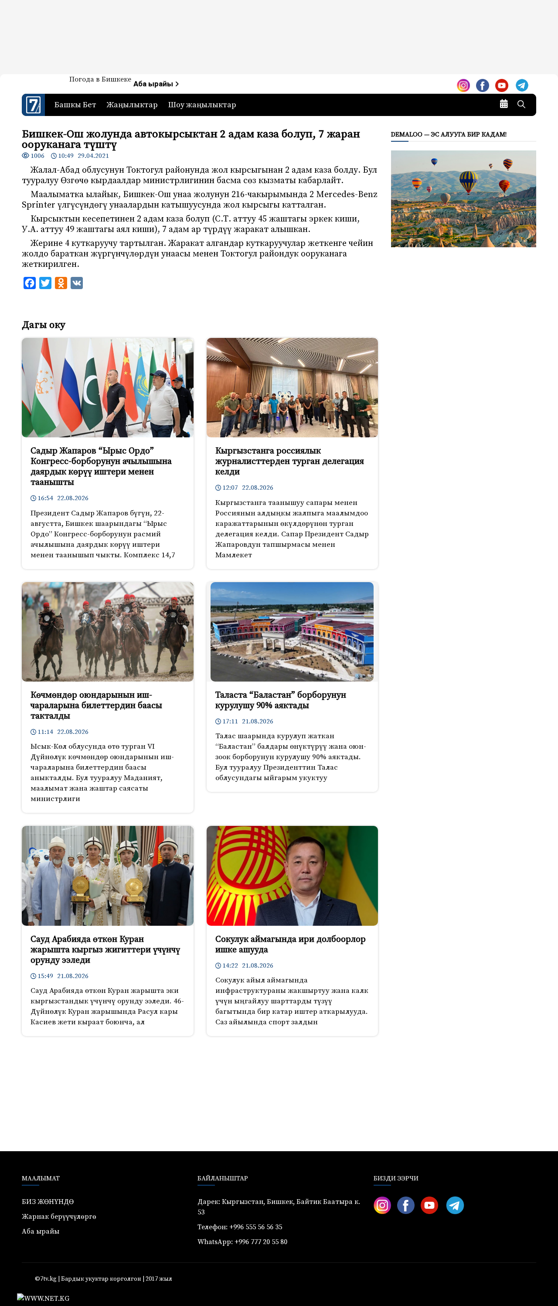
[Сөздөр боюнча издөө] (521, 105)
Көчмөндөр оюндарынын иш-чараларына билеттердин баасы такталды (96, 706)
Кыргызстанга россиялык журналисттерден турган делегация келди (289, 461)
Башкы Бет (75, 105)
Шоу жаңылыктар (202, 105)
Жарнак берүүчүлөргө (59, 1216)
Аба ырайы (154, 84)
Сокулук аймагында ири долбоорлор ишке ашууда (290, 944)
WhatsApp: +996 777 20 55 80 (242, 1242)
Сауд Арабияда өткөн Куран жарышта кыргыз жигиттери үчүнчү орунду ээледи (105, 950)
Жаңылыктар (132, 105)
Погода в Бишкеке (100, 79)
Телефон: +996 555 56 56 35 (239, 1227)
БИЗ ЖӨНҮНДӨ (48, 1201)
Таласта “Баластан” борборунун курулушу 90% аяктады (280, 700)
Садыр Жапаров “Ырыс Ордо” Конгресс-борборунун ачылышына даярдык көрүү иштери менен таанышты (101, 467)
